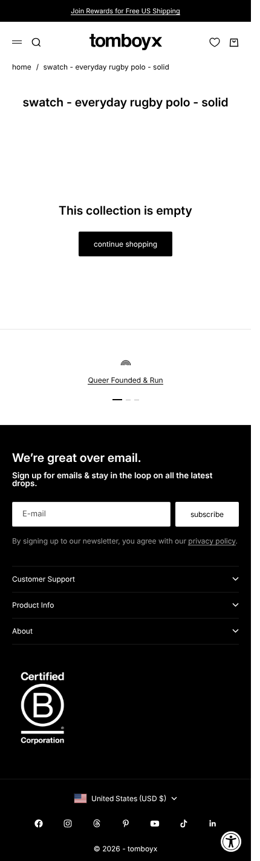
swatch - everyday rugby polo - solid (106, 66)
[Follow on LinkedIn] (213, 823)
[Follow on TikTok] (184, 823)
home (21, 66)
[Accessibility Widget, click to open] (231, 841)
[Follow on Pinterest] (126, 823)
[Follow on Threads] (97, 823)
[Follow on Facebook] (39, 823)
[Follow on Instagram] (68, 823)
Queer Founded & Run (125, 380)
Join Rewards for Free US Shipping (125, 11)
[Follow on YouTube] (155, 823)
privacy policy (211, 540)
